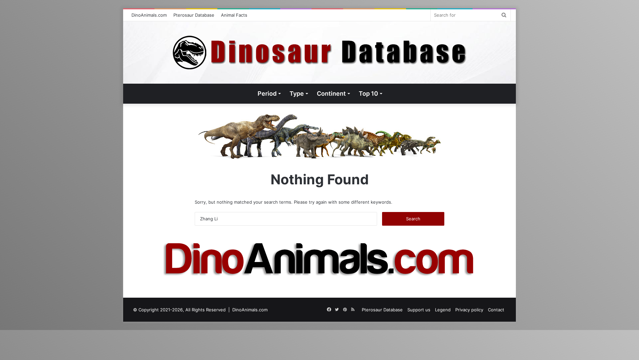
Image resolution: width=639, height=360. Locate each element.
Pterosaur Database (193, 15)
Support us (418, 309)
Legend (443, 309)
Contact (496, 309)
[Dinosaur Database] (320, 52)
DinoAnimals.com (149, 15)
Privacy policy (469, 309)
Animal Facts (234, 15)
